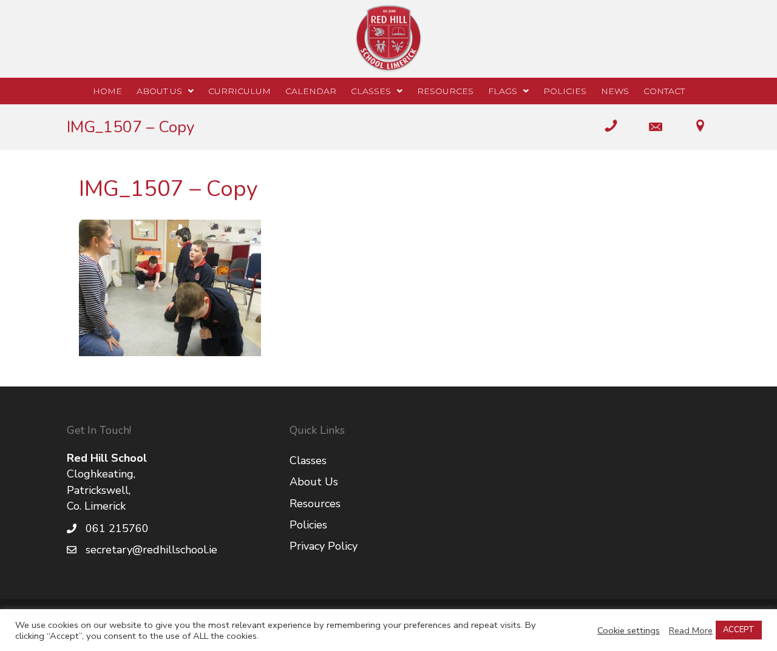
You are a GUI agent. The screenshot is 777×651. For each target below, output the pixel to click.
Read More (691, 630)
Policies (308, 525)
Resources (315, 503)
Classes (308, 460)
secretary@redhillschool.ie (151, 549)
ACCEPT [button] (739, 629)
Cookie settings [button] (628, 630)
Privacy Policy (324, 546)
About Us (314, 481)
